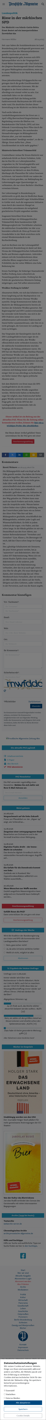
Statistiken (10, 1394)
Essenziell (10, 1390)
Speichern (23, 1409)
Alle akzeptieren (23, 1402)
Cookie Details (23, 1415)
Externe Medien (13, 1398)
